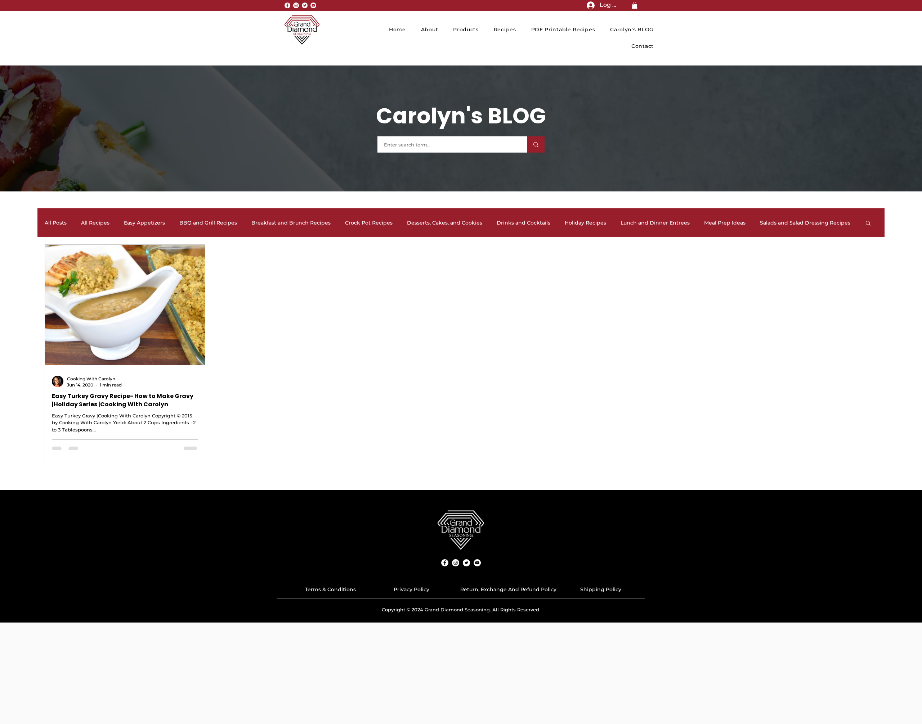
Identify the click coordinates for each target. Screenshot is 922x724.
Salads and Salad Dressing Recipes (805, 223)
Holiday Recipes (585, 223)
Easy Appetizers (144, 223)
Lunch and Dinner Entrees (655, 223)
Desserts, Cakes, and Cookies (444, 223)
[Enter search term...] (536, 144)
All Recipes (95, 223)
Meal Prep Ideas (725, 223)
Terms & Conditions (330, 589)
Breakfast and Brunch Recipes (291, 223)
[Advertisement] (461, 673)
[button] (634, 5)
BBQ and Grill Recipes (208, 223)
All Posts (56, 223)
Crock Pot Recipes (369, 223)
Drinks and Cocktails (523, 223)
